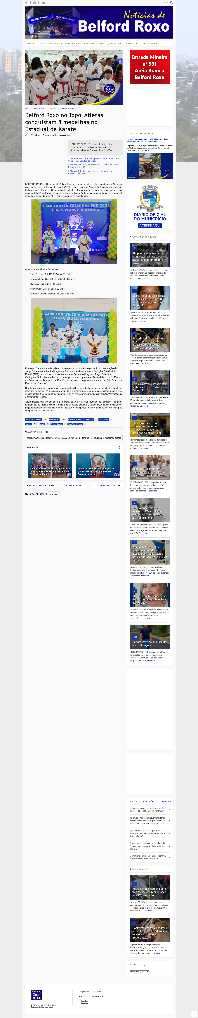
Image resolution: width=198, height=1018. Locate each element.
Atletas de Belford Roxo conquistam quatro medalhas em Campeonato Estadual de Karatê (96, 471)
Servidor (131, 43)
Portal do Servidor (84, 1002)
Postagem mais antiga (107, 485)
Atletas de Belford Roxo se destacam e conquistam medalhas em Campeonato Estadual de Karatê (50, 471)
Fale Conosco (84, 997)
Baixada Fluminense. (69, 109)
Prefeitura (114, 43)
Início (32, 43)
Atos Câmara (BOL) (92, 43)
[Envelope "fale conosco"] (43, 2)
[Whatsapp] (39, 2)
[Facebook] (30, 2)
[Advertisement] (45, 157)
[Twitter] (26, 2)
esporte (52, 109)
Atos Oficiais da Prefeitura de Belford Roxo (59, 43)
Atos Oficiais (97, 992)
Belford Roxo (149, 43)
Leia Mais (147, 278)
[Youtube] (34, 2)
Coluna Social (97, 997)
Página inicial (74, 485)
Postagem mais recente (41, 485)
